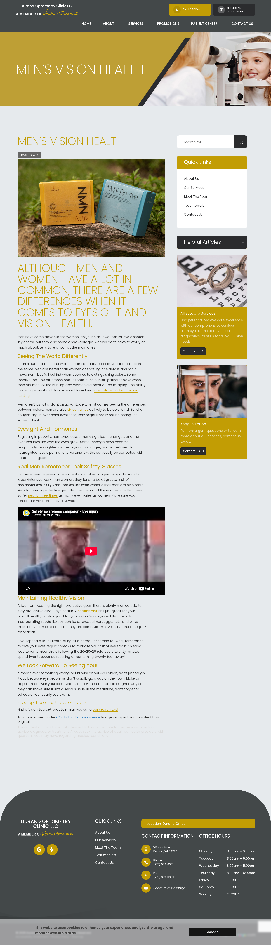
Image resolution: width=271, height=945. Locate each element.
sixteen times (77, 409)
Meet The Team (196, 196)
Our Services (194, 187)
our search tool (105, 709)
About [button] (108, 23)
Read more (191, 351)
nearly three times (43, 495)
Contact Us (242, 23)
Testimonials (194, 205)
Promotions (168, 23)
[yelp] (52, 849)
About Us (191, 178)
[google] (39, 849)
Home (86, 23)
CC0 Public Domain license (78, 717)
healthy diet (87, 611)
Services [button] (135, 23)
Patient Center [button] (204, 23)
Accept (212, 932)
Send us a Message (169, 888)
